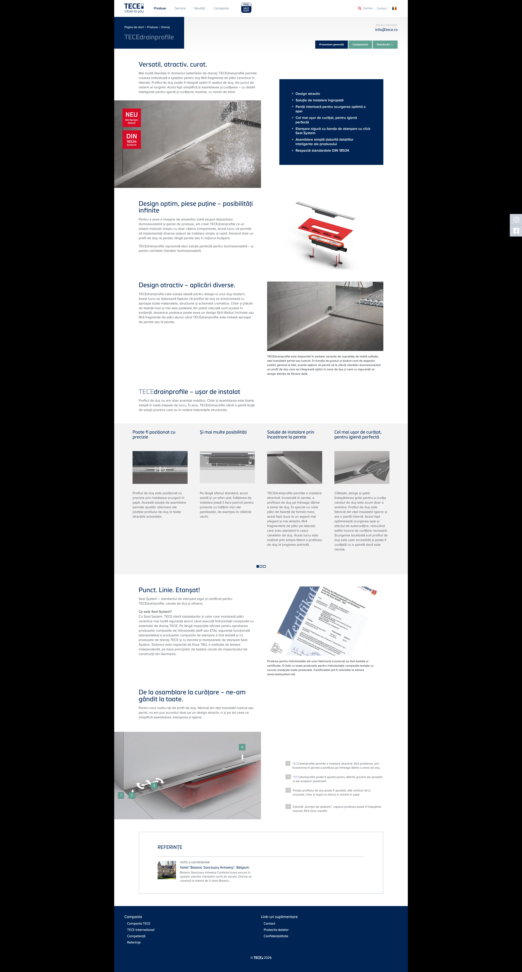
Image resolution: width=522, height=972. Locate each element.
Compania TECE (138, 923)
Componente (360, 44)
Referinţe (134, 942)
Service (180, 8)
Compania (221, 8)
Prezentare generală (331, 44)
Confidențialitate (276, 936)
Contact (382, 8)
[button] (258, 566)
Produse (160, 8)
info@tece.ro (386, 29)
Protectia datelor (276, 929)
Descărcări (385, 44)
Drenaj (165, 27)
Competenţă (136, 936)
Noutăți (199, 8)
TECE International (141, 929)
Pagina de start (134, 27)
